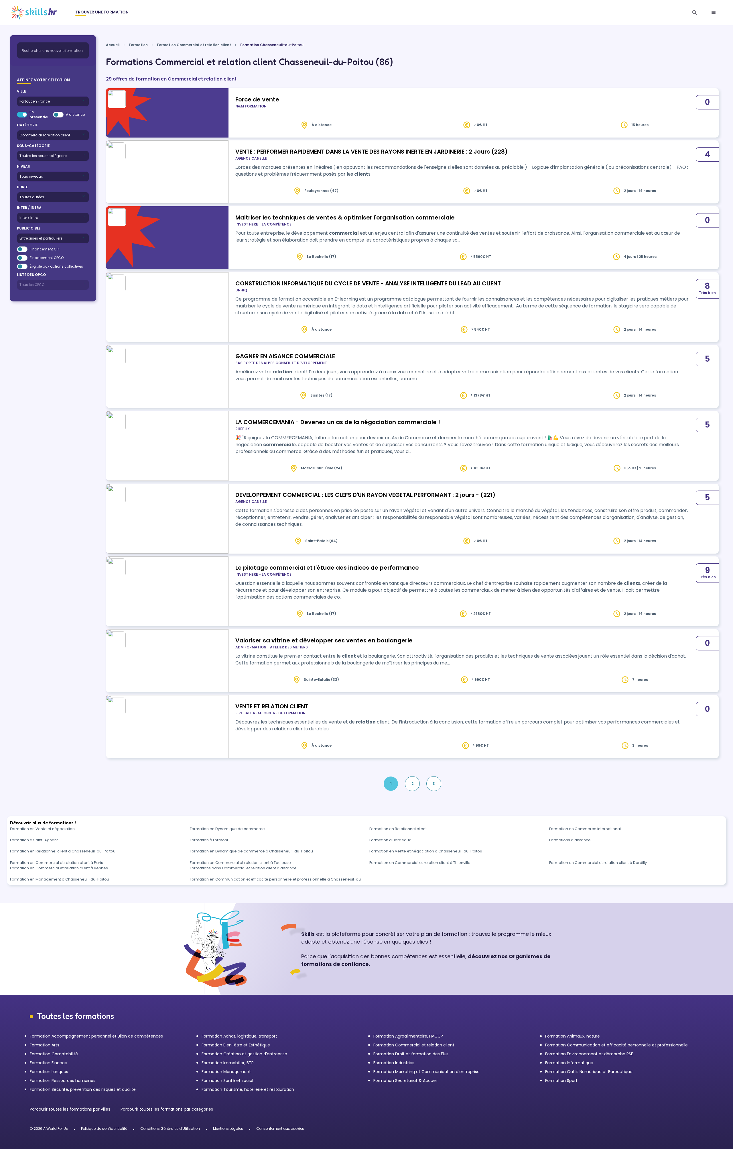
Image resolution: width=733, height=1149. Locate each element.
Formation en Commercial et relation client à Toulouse (240, 862)
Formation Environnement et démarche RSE (589, 1054)
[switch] (22, 114)
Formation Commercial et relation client (194, 44)
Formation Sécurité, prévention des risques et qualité (83, 1089)
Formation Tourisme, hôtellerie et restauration (248, 1089)
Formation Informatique (569, 1063)
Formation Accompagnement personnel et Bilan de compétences (96, 1036)
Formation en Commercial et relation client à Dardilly (598, 862)
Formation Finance (48, 1063)
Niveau (23, 166)
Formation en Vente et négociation (42, 828)
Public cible (29, 228)
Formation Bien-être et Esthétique (236, 1045)
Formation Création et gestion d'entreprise (244, 1054)
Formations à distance (570, 840)
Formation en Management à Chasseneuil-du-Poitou (59, 879)
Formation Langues (49, 1072)
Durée (22, 187)
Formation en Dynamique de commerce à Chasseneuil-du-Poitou (251, 851)
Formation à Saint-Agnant (34, 840)
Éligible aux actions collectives (56, 266)
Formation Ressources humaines (62, 1080)
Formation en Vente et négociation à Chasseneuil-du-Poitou (425, 851)
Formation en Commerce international (585, 828)
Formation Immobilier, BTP (228, 1063)
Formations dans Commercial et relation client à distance (243, 868)
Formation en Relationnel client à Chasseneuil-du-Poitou (62, 851)
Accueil (113, 44)
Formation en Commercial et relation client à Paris (56, 862)
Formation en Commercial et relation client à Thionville (419, 862)
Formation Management (226, 1072)
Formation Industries (393, 1063)
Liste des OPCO (31, 274)
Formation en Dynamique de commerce (227, 828)
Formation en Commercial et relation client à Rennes (59, 868)
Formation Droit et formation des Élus (410, 1054)
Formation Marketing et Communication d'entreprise (426, 1072)
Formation (138, 44)
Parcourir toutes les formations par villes (70, 1109)
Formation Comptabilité (54, 1054)
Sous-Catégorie (33, 145)
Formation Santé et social (227, 1080)
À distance (75, 114)
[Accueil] (34, 12)
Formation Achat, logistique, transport (239, 1036)
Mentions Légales (228, 1128)
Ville (21, 91)
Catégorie (27, 125)
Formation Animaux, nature (572, 1036)
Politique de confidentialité (104, 1128)
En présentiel (38, 114)
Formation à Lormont (209, 840)
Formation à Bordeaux (390, 840)
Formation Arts (44, 1045)
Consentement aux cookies (280, 1128)
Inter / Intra (29, 207)
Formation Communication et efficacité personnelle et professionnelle (616, 1045)
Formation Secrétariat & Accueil (405, 1080)
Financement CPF (45, 249)
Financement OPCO (47, 257)
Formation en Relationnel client (398, 828)
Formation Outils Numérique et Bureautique (588, 1072)
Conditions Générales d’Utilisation (170, 1128)
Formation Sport (561, 1080)
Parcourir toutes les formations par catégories (167, 1109)
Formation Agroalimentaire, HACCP (408, 1036)
